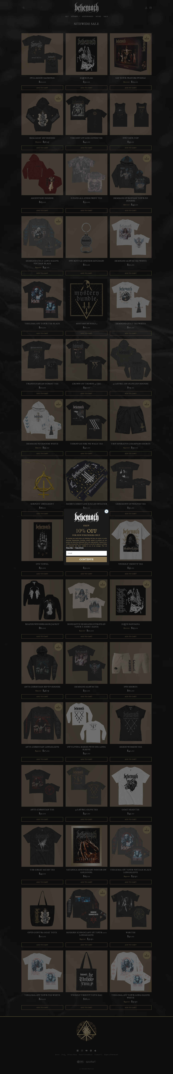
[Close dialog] (106, 511)
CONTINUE (86, 559)
